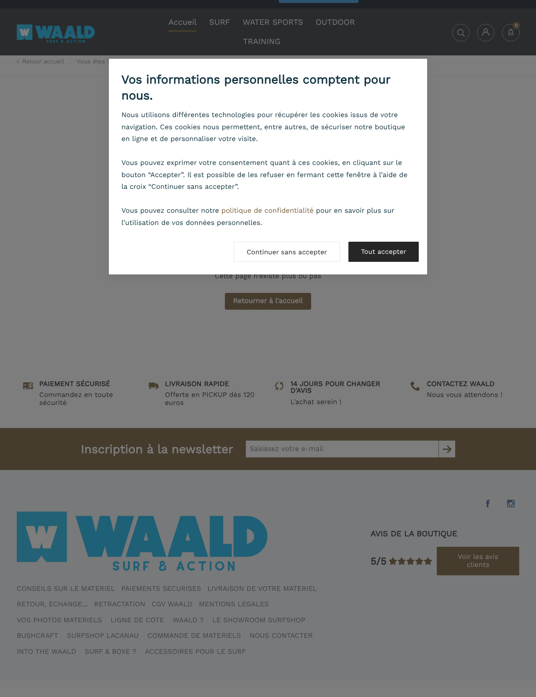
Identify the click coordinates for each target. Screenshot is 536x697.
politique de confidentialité (268, 211)
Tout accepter (383, 252)
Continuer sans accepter (287, 252)
